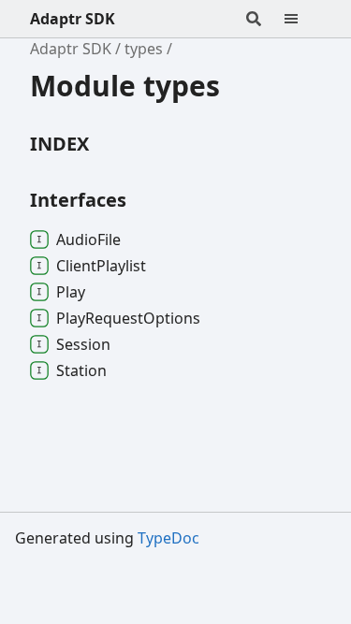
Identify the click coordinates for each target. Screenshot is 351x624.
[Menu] (302, 18)
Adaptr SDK (72, 18)
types (143, 48)
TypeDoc (168, 538)
